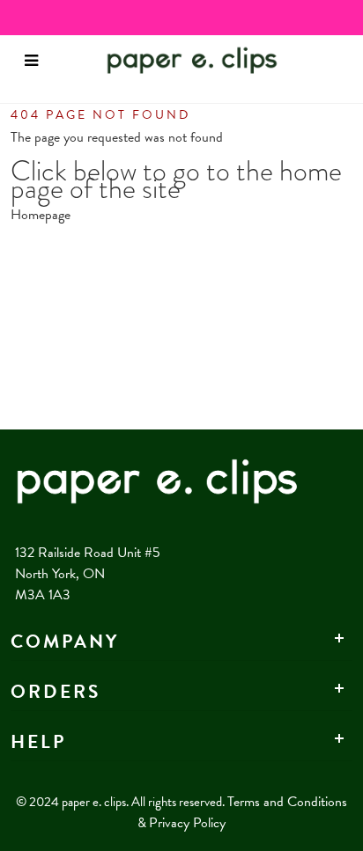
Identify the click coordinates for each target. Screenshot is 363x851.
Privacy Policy (187, 822)
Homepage (40, 214)
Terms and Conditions (287, 801)
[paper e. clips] (165, 60)
